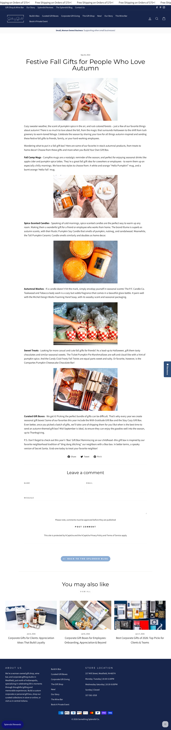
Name (27, 483)
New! (99, 15)
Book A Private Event (38, 21)
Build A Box (34, 15)
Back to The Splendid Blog (87, 558)
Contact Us (80, 7)
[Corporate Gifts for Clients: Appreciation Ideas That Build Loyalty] (31, 615)
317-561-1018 (91, 695)
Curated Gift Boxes (50, 15)
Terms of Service (114, 535)
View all (85, 591)
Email (89, 483)
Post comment (85, 526)
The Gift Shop (88, 15)
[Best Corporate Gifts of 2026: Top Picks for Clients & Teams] (140, 615)
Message (29, 498)
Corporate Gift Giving (70, 15)
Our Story (30, 7)
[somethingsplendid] (15, 18)
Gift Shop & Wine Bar (14, 7)
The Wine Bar (121, 15)
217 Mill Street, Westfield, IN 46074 (100, 673)
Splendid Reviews (45, 7)
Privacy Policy (96, 535)
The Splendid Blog (64, 7)
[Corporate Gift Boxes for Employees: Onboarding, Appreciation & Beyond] (85, 615)
